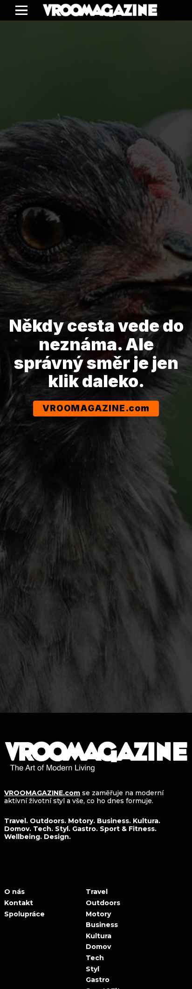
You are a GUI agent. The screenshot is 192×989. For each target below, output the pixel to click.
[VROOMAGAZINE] (100, 10)
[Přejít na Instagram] (30, 872)
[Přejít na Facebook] (7, 872)
